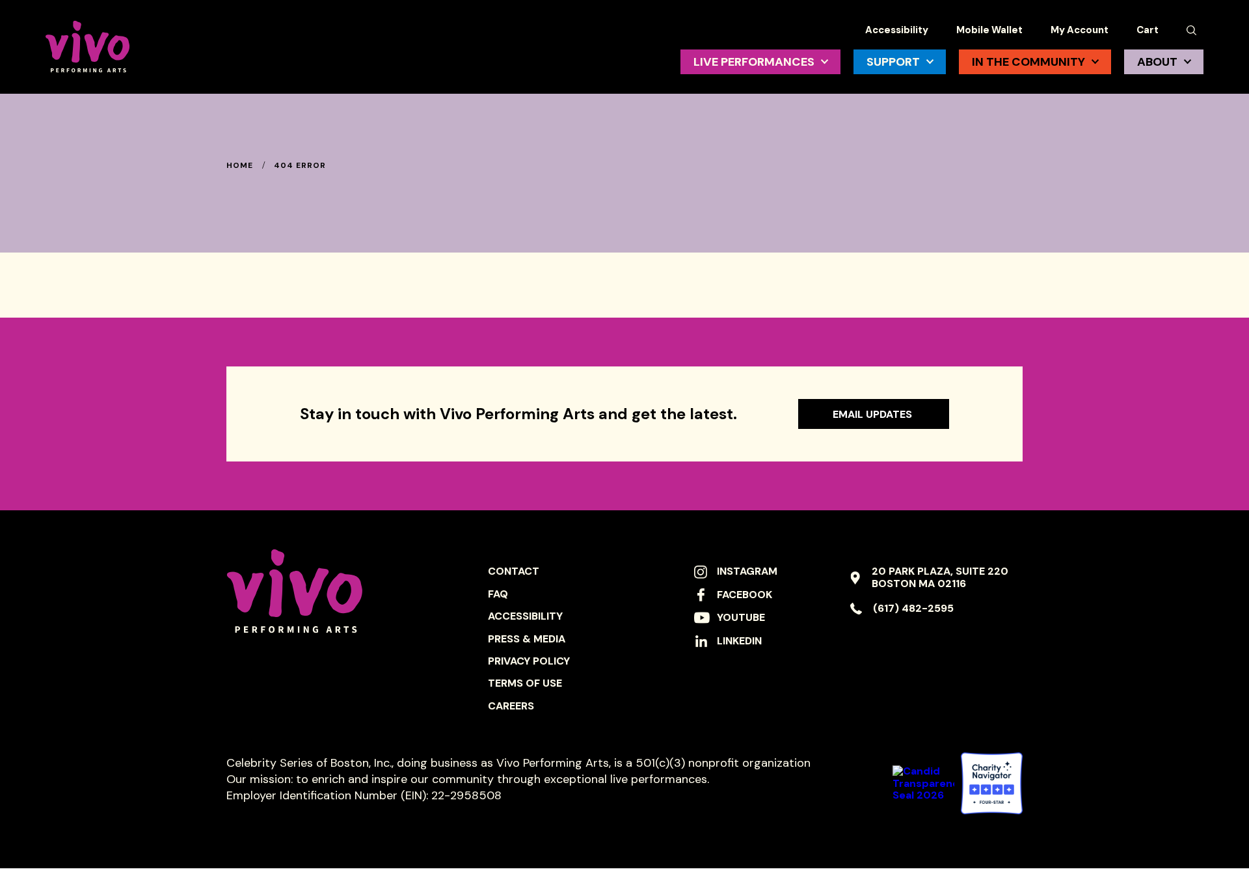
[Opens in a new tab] (992, 783)
